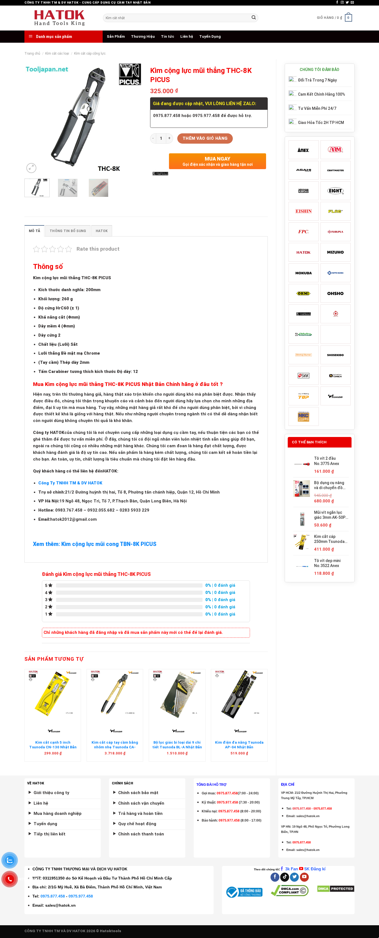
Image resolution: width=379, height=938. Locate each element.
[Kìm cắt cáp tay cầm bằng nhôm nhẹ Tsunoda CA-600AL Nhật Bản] (115, 694)
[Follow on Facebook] (337, 2)
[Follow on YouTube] (304, 877)
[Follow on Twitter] (347, 2)
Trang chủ (32, 53)
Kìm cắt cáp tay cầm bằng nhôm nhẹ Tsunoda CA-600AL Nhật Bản (115, 747)
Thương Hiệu (143, 36)
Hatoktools (110, 931)
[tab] (34, 231)
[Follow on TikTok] (284, 877)
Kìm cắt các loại (57, 53)
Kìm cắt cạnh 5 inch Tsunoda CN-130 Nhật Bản (53, 744)
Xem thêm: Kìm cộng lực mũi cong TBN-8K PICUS (94, 544)
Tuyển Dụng (210, 36)
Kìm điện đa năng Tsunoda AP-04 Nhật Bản (239, 744)
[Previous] (34, 119)
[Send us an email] (352, 2)
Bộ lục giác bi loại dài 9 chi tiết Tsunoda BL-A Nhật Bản (177, 744)
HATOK (102, 231)
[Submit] (253, 18)
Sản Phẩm (116, 36)
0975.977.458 (227, 802)
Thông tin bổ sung (68, 231)
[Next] (133, 119)
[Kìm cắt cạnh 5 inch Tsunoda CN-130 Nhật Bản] (53, 694)
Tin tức (167, 36)
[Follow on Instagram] (342, 2)
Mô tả (34, 231)
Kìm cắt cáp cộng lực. (90, 53)
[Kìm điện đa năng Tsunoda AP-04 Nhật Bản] (239, 694)
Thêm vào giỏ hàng (205, 138)
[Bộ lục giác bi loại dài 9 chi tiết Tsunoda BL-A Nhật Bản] (177, 694)
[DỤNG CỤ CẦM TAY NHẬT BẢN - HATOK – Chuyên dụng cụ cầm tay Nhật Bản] (59, 18)
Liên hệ (186, 36)
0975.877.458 (53, 896)
